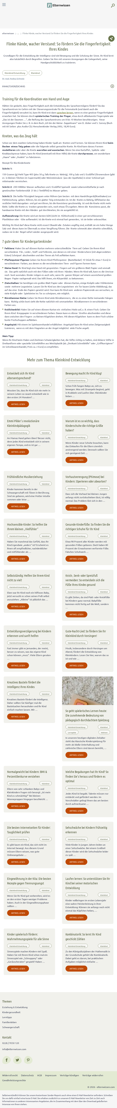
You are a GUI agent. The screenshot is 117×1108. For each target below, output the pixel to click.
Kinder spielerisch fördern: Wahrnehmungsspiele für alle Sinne (28, 936)
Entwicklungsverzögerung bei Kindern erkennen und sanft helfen (29, 633)
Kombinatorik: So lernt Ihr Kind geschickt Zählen (83, 936)
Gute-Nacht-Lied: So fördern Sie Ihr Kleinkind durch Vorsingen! (85, 633)
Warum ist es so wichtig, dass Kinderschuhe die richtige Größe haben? (84, 425)
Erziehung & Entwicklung (15, 1007)
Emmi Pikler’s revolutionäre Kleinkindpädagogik (23, 423)
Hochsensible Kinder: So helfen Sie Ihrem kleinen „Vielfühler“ (27, 526)
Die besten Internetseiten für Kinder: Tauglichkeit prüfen (29, 830)
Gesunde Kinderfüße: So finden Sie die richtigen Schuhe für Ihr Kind (87, 526)
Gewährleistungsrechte (14, 1080)
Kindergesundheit (11, 1012)
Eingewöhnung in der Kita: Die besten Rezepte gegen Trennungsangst (29, 881)
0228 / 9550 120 (10, 1042)
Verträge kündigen (69, 1075)
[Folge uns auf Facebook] (6, 1060)
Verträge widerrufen (92, 1075)
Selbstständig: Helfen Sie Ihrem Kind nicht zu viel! (28, 578)
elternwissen (8, 33)
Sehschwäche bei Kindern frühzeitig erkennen (86, 830)
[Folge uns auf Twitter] (17, 1060)
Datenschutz (27, 1075)
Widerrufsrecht (10, 1075)
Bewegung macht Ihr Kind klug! (83, 373)
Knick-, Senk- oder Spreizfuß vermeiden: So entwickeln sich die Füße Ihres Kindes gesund (84, 580)
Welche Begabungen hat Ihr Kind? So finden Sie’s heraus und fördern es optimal (86, 776)
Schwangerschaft (11, 1027)
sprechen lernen (65, 112)
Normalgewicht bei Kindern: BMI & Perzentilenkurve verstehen (27, 774)
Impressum (51, 1075)
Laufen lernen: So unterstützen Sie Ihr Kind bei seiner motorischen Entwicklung (87, 883)
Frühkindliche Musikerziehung (25, 477)
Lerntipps (7, 1017)
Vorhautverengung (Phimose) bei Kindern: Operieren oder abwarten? (86, 479)
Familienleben (9, 1022)
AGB (39, 1075)
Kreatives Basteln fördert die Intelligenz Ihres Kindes (24, 684)
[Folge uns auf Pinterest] (28, 1060)
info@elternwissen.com (14, 1049)
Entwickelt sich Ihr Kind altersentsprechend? (20, 375)
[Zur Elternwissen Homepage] (58, 5)
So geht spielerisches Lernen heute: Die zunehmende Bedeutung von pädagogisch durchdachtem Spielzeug (87, 715)
